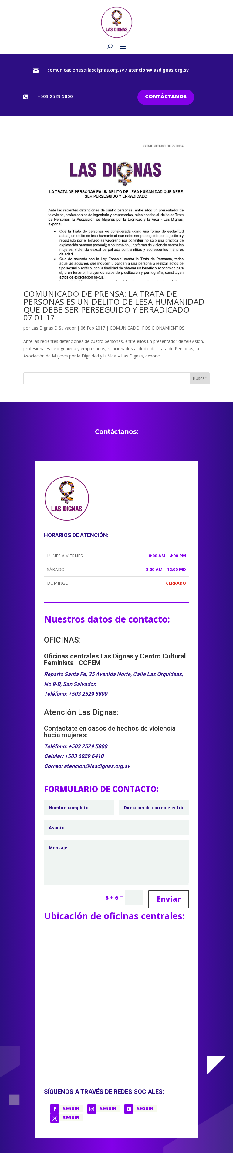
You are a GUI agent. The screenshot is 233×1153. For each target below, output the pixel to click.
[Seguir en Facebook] (54, 1109)
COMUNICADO (125, 328)
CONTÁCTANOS (166, 97)
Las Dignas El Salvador (53, 328)
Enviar (169, 899)
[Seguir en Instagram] (91, 1109)
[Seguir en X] (54, 1118)
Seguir (71, 1108)
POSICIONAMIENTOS (163, 328)
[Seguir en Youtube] (128, 1109)
